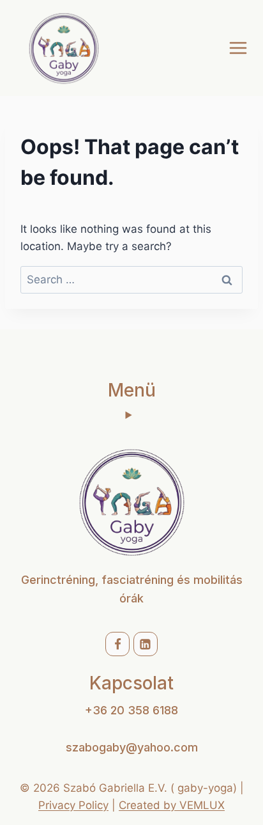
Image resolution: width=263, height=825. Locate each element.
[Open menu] (237, 47)
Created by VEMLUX (172, 805)
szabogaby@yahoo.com (132, 747)
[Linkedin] (145, 644)
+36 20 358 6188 (131, 710)
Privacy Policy (73, 805)
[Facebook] (117, 644)
